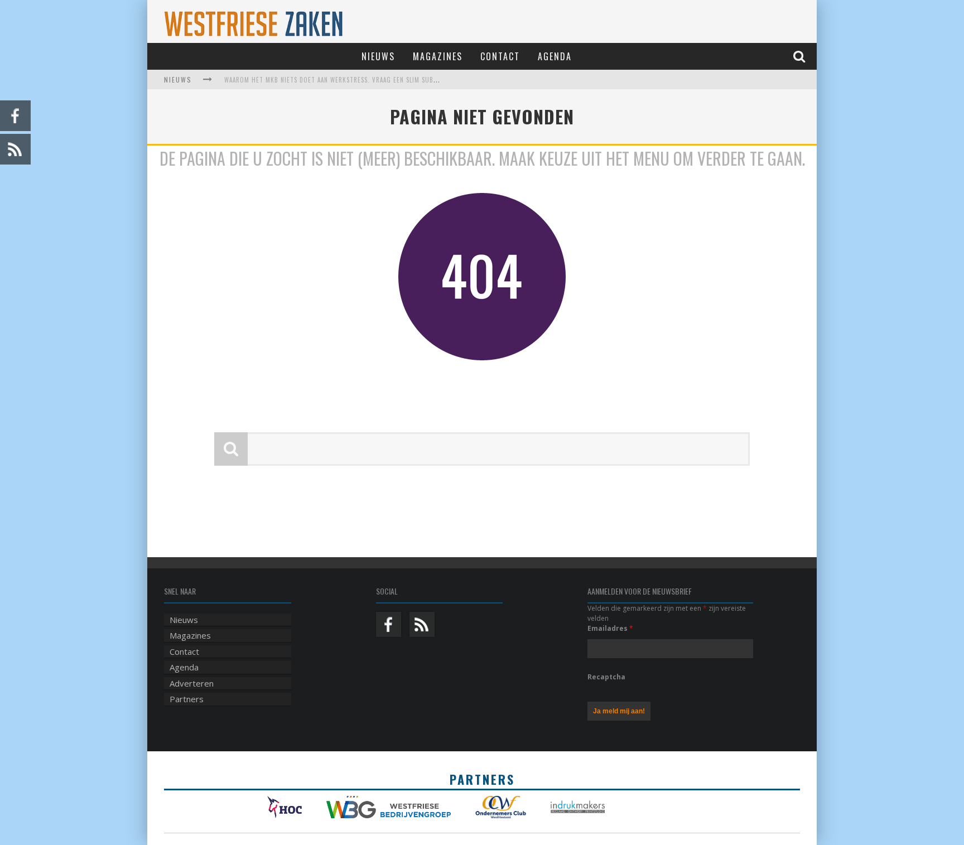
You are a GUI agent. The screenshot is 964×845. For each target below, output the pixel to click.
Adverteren (192, 683)
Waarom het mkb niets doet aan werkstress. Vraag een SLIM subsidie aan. (344, 79)
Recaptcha (606, 677)
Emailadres (610, 628)
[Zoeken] (800, 56)
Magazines (437, 56)
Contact (500, 56)
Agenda (555, 56)
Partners (187, 698)
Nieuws (378, 56)
